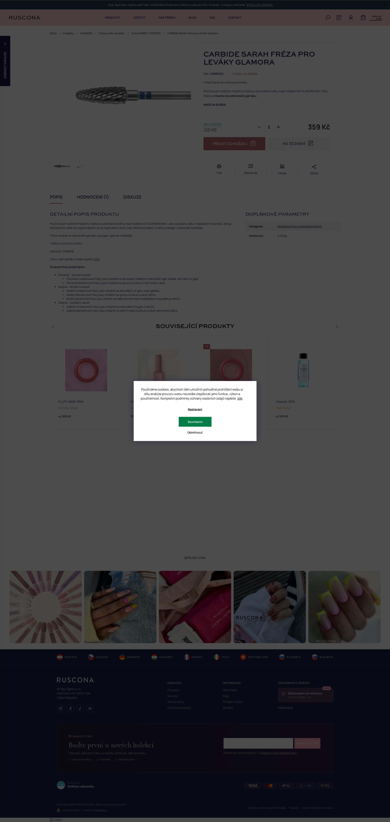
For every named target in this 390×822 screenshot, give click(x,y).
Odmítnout (195, 432)
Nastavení (195, 409)
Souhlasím (195, 422)
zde (239, 398)
